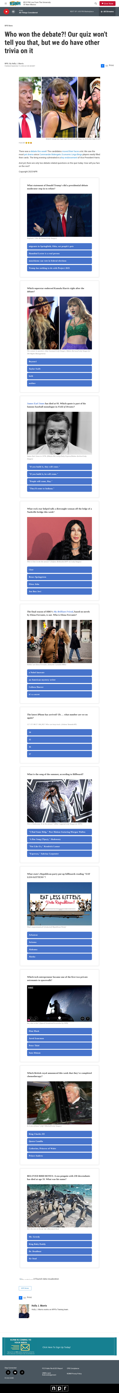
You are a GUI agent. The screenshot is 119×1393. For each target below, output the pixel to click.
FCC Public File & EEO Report (52, 1368)
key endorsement (69, 157)
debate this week (38, 151)
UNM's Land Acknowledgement (49, 1374)
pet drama (28, 154)
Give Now (108, 3)
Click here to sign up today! (57, 1347)
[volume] (13, 11)
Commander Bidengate (50, 154)
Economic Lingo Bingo (72, 154)
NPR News (9, 25)
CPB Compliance (73, 1368)
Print (111, 65)
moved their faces (70, 151)
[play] (6, 11)
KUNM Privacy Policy (74, 1374)
